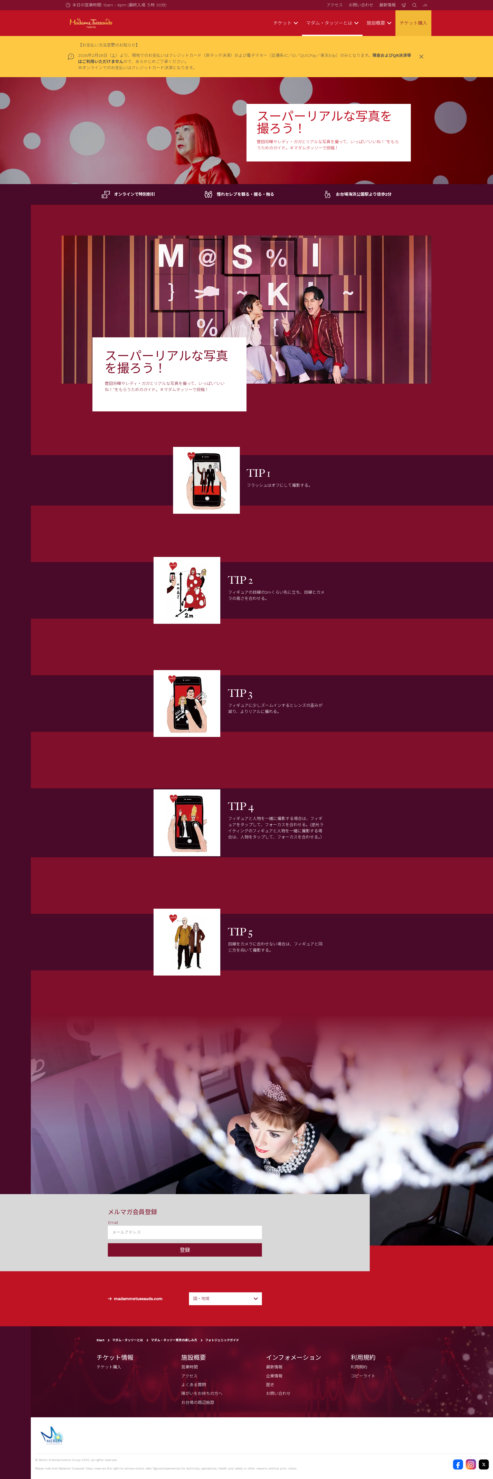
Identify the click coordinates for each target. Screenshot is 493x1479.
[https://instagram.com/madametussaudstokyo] (471, 1464)
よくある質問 (193, 1384)
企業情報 (274, 1376)
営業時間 (189, 1367)
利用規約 (359, 1367)
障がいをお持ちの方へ (201, 1393)
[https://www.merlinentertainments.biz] (53, 1435)
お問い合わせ (361, 5)
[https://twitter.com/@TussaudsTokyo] (484, 1464)
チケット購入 (413, 23)
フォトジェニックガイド (222, 1340)
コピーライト (363, 1376)
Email (113, 1222)
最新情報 (387, 5)
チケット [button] (282, 23)
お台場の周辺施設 (197, 1402)
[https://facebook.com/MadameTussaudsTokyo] (458, 1464)
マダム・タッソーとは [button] (329, 23)
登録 (185, 1250)
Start (100, 1340)
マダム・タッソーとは (127, 1340)
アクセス (335, 5)
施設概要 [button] (376, 23)
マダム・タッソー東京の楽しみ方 (174, 1340)
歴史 (270, 1384)
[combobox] (225, 1298)
